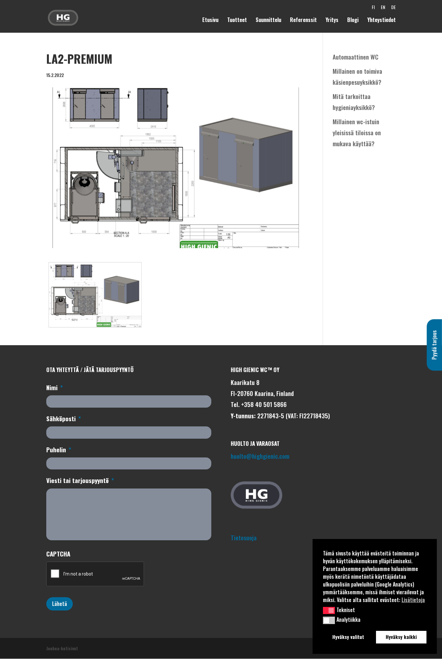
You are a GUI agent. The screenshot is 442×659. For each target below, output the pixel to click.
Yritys (332, 20)
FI (373, 8)
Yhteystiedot (381, 20)
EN (383, 8)
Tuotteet (237, 20)
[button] (329, 610)
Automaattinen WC (355, 56)
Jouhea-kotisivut (62, 648)
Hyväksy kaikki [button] (401, 636)
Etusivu (210, 20)
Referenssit (303, 20)
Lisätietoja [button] (413, 600)
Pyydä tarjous (434, 344)
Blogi (353, 20)
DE (393, 8)
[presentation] (95, 574)
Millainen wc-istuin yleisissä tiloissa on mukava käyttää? (357, 132)
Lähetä (59, 604)
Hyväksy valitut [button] (348, 636)
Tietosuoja (244, 537)
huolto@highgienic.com (260, 455)
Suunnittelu (268, 20)
